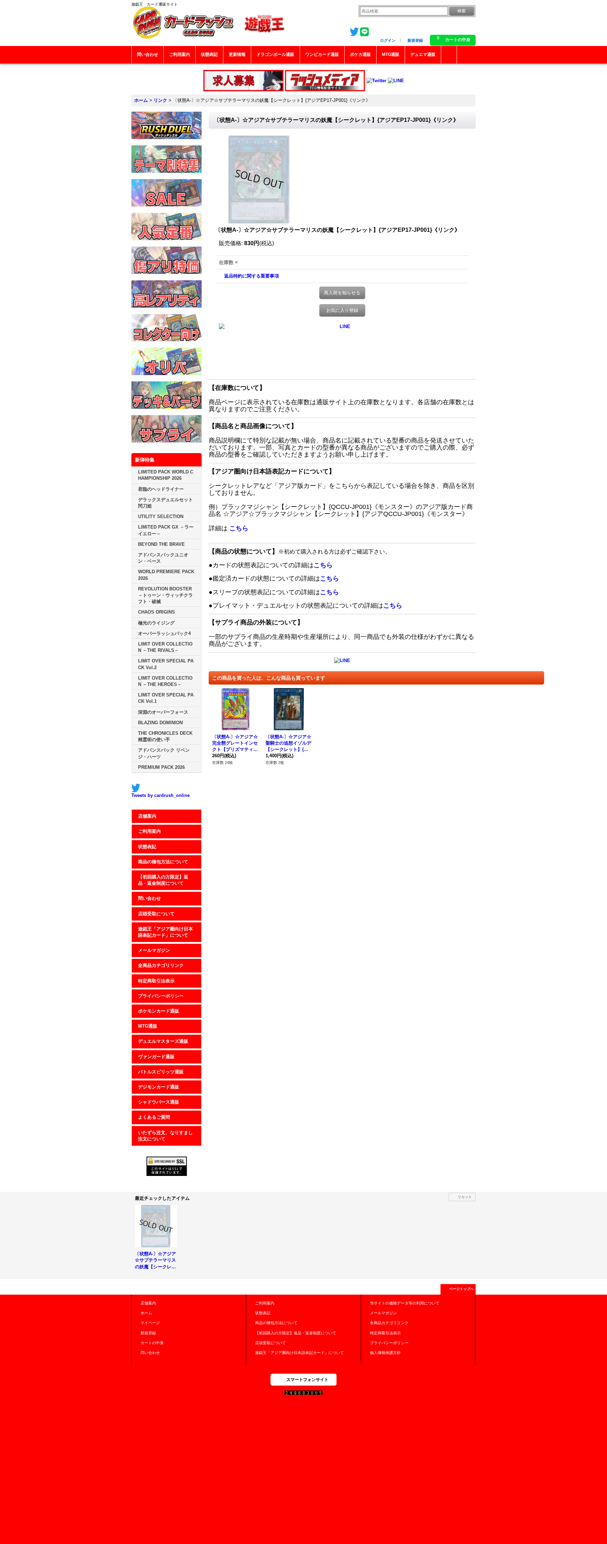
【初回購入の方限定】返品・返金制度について (163, 880)
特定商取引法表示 (156, 980)
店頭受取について (156, 913)
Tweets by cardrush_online (160, 795)
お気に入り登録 (342, 310)
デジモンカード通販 (158, 1087)
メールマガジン (154, 950)
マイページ (150, 1323)
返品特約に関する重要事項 (251, 276)
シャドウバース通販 (158, 1102)
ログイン (388, 40)
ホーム (146, 1313)
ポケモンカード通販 (158, 1011)
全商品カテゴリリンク (161, 965)
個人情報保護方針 (385, 1352)
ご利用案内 (149, 831)
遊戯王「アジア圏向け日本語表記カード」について (165, 932)
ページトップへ (461, 1289)
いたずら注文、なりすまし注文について (165, 1135)
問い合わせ (149, 898)
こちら (238, 528)
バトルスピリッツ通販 (161, 1071)
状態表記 (147, 846)
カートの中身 (152, 1343)
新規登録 (415, 40)
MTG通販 (147, 1026)
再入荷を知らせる (342, 292)
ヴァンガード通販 (156, 1056)
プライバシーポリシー (161, 996)
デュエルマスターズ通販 (163, 1041)
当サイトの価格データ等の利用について (404, 1303)
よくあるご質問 (154, 1117)
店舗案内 (147, 816)
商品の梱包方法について (163, 861)
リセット (465, 1197)
